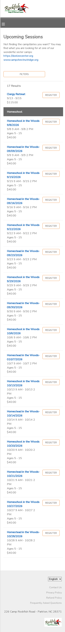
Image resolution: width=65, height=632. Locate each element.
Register (51, 95)
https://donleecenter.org (18, 56)
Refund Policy (54, 597)
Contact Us (55, 587)
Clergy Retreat (16, 94)
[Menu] (5, 23)
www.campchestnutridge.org (20, 60)
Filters (24, 74)
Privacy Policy (54, 592)
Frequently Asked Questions (46, 603)
